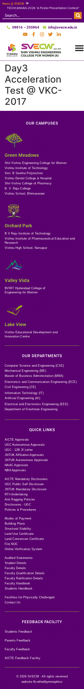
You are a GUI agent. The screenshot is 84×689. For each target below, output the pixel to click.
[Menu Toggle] (79, 48)
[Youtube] (25, 34)
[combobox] (37, 15)
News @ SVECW (13, 3)
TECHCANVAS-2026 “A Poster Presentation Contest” (43, 8)
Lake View (15, 324)
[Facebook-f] (33, 34)
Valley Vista (17, 280)
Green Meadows (22, 155)
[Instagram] (42, 34)
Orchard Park (18, 225)
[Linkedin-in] (59, 34)
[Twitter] (50, 34)
